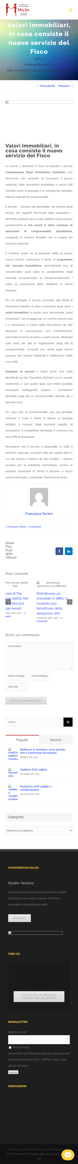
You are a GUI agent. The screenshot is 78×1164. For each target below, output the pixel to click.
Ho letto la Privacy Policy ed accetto (39, 996)
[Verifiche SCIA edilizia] (13, 771)
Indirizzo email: (17, 1032)
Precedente (47, 86)
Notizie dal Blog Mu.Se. (38, 64)
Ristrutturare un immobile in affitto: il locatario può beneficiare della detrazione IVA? (20, 603)
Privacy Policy (21, 1047)
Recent (55, 740)
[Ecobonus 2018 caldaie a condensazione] (13, 788)
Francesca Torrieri (17, 527)
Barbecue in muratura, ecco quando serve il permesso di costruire (42, 751)
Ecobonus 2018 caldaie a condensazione (35, 788)
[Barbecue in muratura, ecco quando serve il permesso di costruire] (13, 751)
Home (38, 59)
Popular (22, 740)
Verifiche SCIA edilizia (33, 769)
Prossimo (64, 86)
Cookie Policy (38, 1154)
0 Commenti (35, 527)
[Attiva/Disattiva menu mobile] (71, 10)
